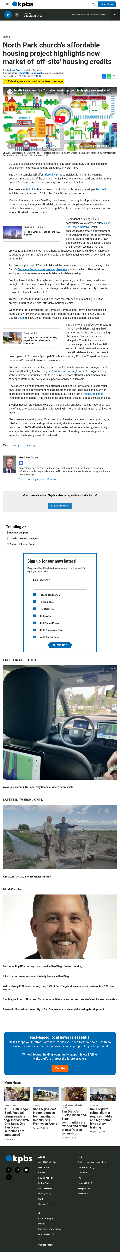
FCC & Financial (45, 1178)
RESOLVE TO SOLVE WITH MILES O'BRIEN (27, 876)
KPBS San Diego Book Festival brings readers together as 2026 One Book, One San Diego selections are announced (16, 1122)
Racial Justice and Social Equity (71, 1106)
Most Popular (12, 889)
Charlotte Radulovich (31, 73)
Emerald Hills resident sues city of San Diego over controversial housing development (53, 1009)
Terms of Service (45, 1204)
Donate (60, 1068)
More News (12, 1083)
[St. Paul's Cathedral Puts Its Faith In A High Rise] (12, 232)
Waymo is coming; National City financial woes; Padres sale (38, 787)
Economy (36, 1105)
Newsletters (43, 1167)
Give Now (107, 4)
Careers (41, 1172)
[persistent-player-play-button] (8, 14)
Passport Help (84, 1188)
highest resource (93, 393)
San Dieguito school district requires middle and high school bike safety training (101, 1118)
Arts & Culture (10, 1105)
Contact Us (83, 1172)
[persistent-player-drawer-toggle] (115, 15)
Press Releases (45, 1188)
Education (94, 1105)
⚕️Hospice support (17, 532)
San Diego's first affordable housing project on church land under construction (40, 340)
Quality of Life (30, 333)
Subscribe (60, 645)
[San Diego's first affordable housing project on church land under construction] (12, 338)
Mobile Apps (43, 1183)
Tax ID (41, 1239)
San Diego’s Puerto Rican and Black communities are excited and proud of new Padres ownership (60, 999)
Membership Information (49, 1229)
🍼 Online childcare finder (20, 544)
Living (6, 36)
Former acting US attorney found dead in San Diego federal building (42, 966)
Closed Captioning (86, 1167)
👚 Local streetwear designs (22, 538)
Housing (31, 445)
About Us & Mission (47, 1162)
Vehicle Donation (46, 1245)
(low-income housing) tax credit (70, 371)
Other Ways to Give (47, 1234)
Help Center (83, 1194)
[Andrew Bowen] (9, 464)
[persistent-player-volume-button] (16, 14)
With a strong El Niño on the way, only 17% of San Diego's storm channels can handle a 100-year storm (59, 988)
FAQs (80, 1178)
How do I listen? (85, 1183)
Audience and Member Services (92, 1162)
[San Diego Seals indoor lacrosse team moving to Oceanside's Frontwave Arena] (46, 1094)
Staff (40, 1199)
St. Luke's (31, 189)
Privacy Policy (44, 1194)
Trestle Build (103, 189)
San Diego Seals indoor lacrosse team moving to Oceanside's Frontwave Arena (45, 1116)
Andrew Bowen (14, 70)
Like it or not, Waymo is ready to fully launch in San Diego (36, 976)
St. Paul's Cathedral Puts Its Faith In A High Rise (41, 233)
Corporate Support (46, 1218)
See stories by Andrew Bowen (37, 479)
